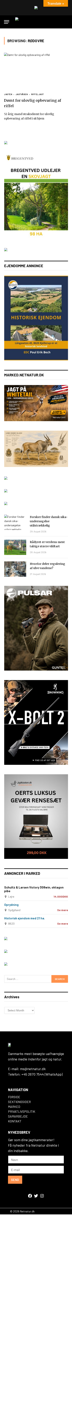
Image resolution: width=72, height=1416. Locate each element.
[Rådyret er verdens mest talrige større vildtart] (15, 547)
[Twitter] (36, 1196)
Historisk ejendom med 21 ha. (24, 918)
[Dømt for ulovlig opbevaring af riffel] (36, 71)
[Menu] (6, 21)
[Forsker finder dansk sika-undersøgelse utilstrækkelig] (15, 522)
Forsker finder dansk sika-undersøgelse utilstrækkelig (49, 521)
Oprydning (11, 904)
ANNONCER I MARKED (22, 873)
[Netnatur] (42, 21)
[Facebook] (30, 1196)
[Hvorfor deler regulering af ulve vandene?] (15, 569)
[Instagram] (42, 1196)
